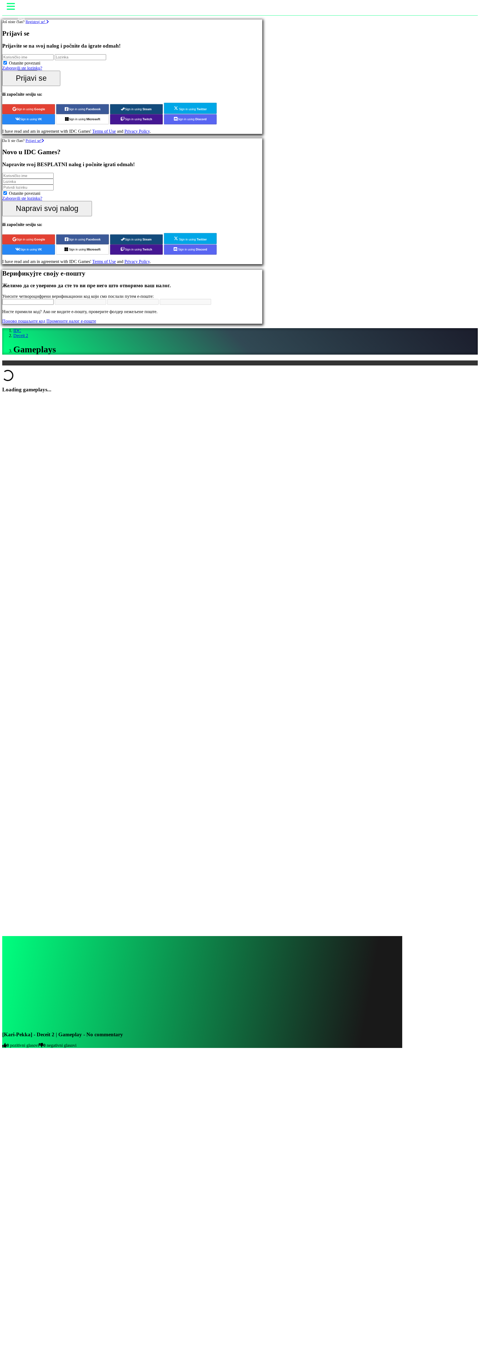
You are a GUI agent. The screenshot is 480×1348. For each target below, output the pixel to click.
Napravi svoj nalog (47, 208)
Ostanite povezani (24, 63)
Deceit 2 (20, 335)
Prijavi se (31, 78)
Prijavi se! (34, 140)
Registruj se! (36, 21)
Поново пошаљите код (23, 321)
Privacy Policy (137, 131)
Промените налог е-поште (71, 321)
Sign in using (30, 109)
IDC (17, 330)
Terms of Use (104, 131)
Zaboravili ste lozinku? (22, 68)
